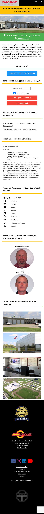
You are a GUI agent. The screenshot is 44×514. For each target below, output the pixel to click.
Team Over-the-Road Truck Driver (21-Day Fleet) (19, 129)
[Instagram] (19, 462)
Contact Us (22, 469)
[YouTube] (30, 462)
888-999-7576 (22, 39)
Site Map (22, 476)
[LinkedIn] (24, 462)
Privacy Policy (22, 474)
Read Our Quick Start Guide (21, 73)
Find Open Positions (21, 98)
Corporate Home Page (22, 467)
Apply (36, 1)
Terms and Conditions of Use (22, 471)
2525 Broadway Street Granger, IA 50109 (23, 36)
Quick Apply (21, 103)
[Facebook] (13, 462)
